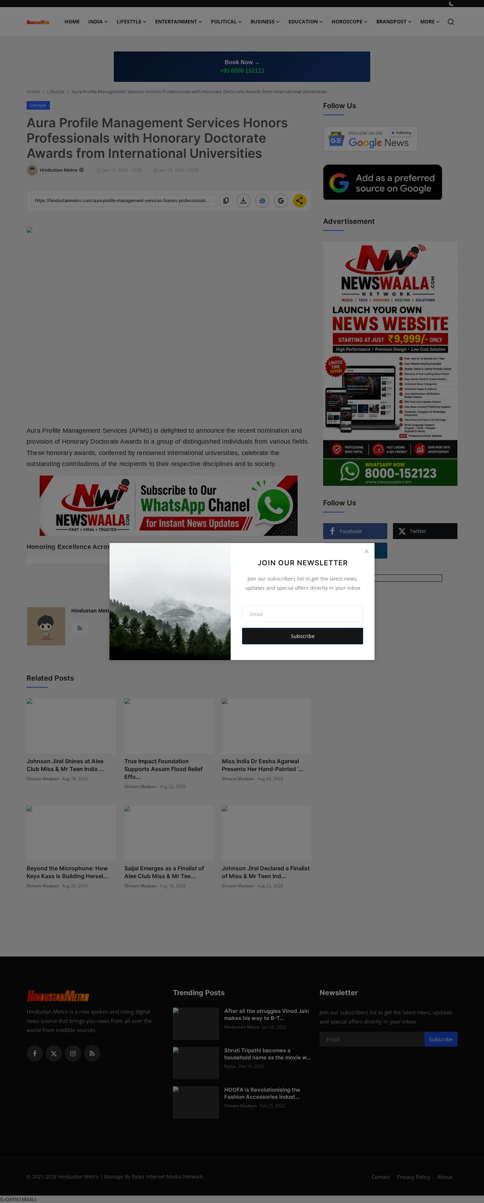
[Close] (366, 551)
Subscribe (303, 636)
